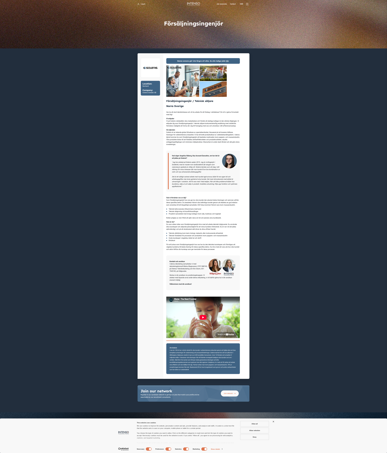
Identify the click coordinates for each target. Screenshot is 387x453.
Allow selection (254, 430)
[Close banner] (273, 421)
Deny (254, 437)
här (227, 61)
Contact (233, 4)
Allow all (255, 424)
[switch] (168, 449)
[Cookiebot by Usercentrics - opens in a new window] (123, 449)
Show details (215, 449)
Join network (228, 393)
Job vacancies (221, 4)
